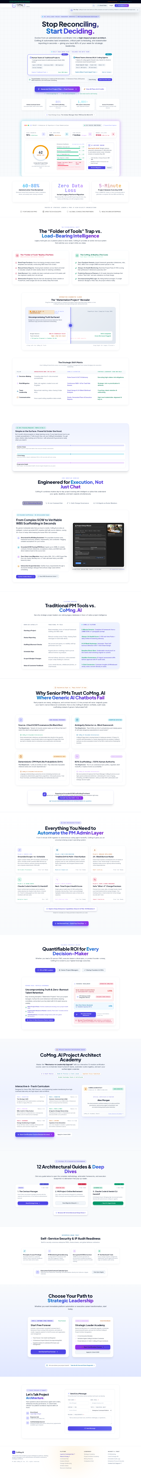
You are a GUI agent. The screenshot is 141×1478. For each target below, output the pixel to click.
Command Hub (64, 1458)
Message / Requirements (76, 1414)
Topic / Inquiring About (98, 1407)
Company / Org (72, 1407)
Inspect (109, 167)
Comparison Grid (89, 1461)
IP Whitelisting (112, 1454)
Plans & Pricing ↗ (65, 1456)
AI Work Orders (64, 1465)
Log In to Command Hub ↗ (67, 1454)
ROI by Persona (88, 1458)
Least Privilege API (113, 1456)
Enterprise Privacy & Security (116, 1461)
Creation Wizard (64, 1461)
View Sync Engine (99, 1272)
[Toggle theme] (93, 5)
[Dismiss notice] (137, 10)
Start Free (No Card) (105, 79)
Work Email (95, 1400)
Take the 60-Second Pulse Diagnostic (81, 1365)
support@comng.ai (35, 1414)
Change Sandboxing (66, 1463)
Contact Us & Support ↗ (115, 1463)
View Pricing (92, 79)
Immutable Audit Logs (114, 1458)
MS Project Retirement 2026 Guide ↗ (88, 16)
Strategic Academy (89, 1454)
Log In (111, 5)
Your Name (71, 1400)
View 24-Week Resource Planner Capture (41, 1020)
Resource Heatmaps (66, 1468)
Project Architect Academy (91, 1456)
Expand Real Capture (110, 125)
